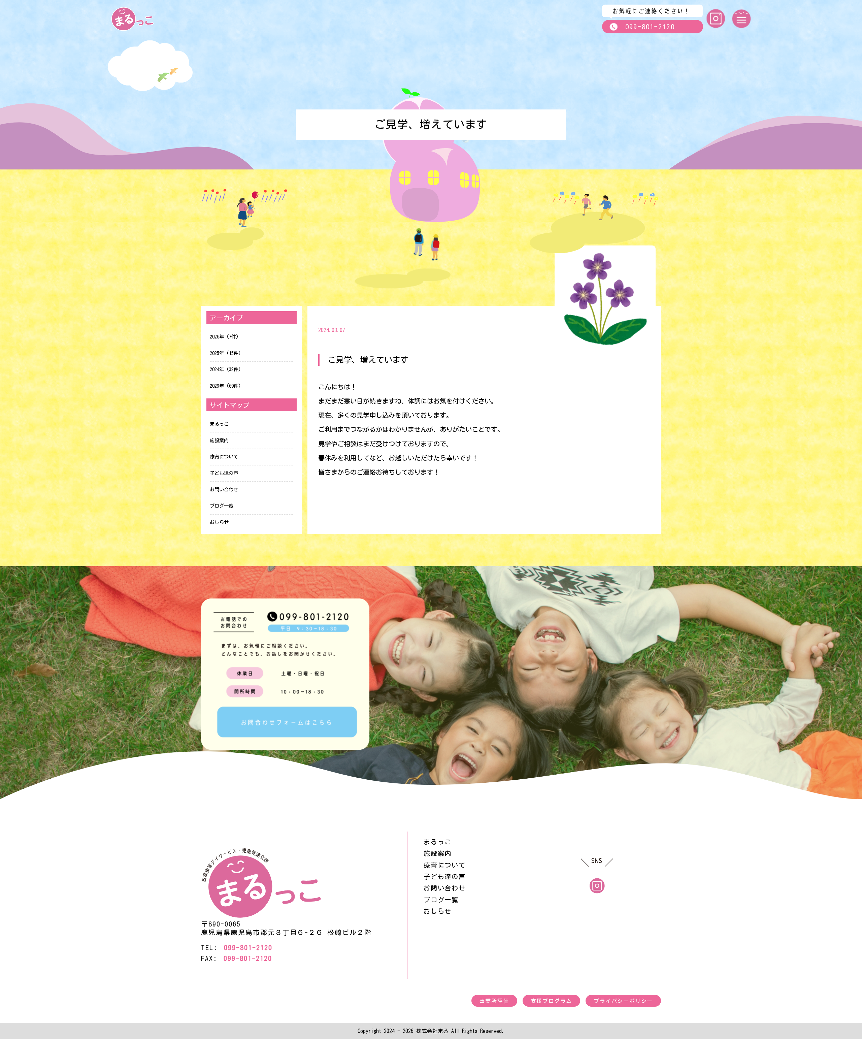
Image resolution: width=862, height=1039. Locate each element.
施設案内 (219, 440)
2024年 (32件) (225, 369)
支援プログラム (551, 1001)
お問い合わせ (224, 489)
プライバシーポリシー (623, 1001)
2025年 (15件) (225, 353)
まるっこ (219, 423)
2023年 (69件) (225, 385)
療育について (224, 456)
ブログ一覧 (221, 505)
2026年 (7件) (224, 336)
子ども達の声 (224, 473)
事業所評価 (494, 1001)
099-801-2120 (650, 26)
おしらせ (219, 522)
